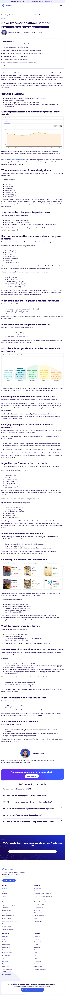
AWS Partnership (6, 972)
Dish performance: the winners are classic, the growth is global (22, 50)
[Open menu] (61, 5)
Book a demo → (9, 880)
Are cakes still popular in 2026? (17, 789)
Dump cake (5, 404)
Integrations (5, 966)
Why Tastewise (38, 942)
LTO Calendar (6, 955)
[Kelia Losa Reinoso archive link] (25, 753)
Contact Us (37, 950)
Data (3, 901)
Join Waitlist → (48, 1)
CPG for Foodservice (39, 915)
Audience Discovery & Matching (42, 901)
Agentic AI (5, 891)
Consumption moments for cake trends (15, 59)
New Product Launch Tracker (10, 921)
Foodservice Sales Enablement (42, 893)
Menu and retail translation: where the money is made (19, 63)
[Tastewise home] (7, 5)
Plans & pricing (38, 921)
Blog (6, 15)
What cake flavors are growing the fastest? (22, 815)
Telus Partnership (7, 969)
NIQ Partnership (6, 974)
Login (35, 952)
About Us (36, 939)
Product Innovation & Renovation (43, 896)
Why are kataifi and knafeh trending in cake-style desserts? (29, 822)
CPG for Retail (38, 913)
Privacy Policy (37, 961)
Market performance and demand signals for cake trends (20, 44)
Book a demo (31, 776)
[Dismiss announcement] (63, 2)
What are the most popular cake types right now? (25, 795)
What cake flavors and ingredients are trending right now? (28, 808)
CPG (5, 160)
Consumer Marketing (39, 899)
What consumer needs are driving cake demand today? (27, 802)
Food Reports (6, 944)
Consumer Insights (39, 904)
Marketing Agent (6, 910)
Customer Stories (7, 952)
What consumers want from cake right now (16, 47)
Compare (4, 958)
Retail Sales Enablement (40, 891)
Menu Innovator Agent (8, 915)
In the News (37, 947)
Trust (35, 958)
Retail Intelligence (39, 907)
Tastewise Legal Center (40, 969)
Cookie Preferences (39, 964)
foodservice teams (16, 160)
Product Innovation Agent (9, 924)
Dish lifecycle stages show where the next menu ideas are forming (23, 53)
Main (2, 15)
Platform (4, 893)
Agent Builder (6, 899)
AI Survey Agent (6, 918)
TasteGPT (5, 896)
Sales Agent (5, 913)
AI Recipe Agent (6, 926)
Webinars (4, 950)
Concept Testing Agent (8, 929)
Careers (36, 944)
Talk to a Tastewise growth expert (33, 990)
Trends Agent (5, 907)
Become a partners (7, 964)
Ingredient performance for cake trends (15, 56)
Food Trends (5, 942)
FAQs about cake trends (10, 66)
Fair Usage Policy (38, 966)
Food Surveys (6, 947)
